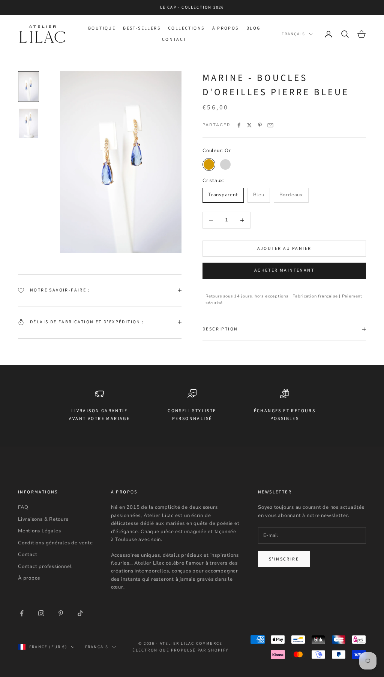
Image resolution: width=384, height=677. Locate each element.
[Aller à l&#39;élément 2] (28, 123)
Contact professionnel (45, 566)
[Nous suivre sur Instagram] (41, 613)
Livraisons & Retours (43, 519)
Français (293, 34)
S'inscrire (284, 559)
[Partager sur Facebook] (239, 125)
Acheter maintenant (284, 270)
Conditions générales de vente (55, 543)
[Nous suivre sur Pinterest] (60, 613)
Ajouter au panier (284, 248)
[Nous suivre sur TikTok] (80, 613)
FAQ (23, 507)
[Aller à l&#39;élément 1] (28, 86)
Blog (253, 28)
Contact (174, 39)
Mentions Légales (39, 531)
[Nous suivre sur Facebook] (22, 613)
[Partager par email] (270, 125)
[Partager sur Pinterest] (260, 125)
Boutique (102, 28)
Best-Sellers (141, 28)
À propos (225, 28)
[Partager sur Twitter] (249, 125)
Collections (186, 28)
